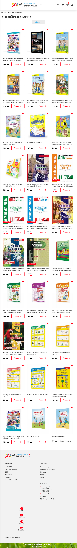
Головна (3, 12)
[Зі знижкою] (62, 182)
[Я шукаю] (58, 4)
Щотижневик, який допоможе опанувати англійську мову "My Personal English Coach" (38, 60)
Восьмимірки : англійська (35, 142)
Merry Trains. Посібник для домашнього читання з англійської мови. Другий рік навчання (62, 312)
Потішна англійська (33, 436)
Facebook (22, 510)
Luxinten (43, 546)
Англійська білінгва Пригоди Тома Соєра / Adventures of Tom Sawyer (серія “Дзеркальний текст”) (62, 60)
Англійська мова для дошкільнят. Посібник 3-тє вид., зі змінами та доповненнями (13, 60)
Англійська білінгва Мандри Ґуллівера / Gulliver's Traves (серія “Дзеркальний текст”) (37, 102)
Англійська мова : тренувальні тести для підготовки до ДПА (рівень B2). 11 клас (62, 186)
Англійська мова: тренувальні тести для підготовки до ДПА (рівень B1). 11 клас (13, 228)
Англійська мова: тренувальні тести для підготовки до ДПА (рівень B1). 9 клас (38, 228)
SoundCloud (21, 530)
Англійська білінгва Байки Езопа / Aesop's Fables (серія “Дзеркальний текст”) (62, 102)
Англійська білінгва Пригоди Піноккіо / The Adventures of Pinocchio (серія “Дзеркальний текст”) (13, 102)
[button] (23, 29)
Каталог (9, 12)
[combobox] (49, 4)
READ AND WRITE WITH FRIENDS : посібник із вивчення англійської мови (62, 270)
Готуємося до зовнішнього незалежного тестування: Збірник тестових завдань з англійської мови (38, 270)
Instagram (22, 517)
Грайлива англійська (58, 436)
